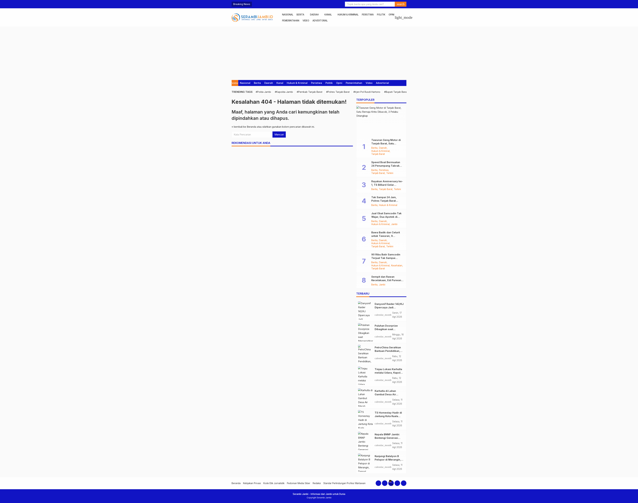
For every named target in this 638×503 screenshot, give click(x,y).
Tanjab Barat (378, 154)
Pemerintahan (290, 20)
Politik (381, 14)
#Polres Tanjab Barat (338, 91)
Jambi (394, 224)
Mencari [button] (279, 134)
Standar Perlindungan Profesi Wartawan (344, 483)
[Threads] (391, 483)
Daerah (314, 14)
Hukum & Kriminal (348, 14)
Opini (391, 14)
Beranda (236, 483)
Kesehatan (396, 266)
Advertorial (320, 20)
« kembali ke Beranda (244, 126)
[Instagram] (384, 483)
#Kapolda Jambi (284, 91)
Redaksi (317, 483)
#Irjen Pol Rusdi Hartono (366, 91)
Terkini (389, 173)
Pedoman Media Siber (298, 483)
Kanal (328, 14)
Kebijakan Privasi (252, 483)
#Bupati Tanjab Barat (395, 91)
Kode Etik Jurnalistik (273, 483)
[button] (400, 4)
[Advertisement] (319, 52)
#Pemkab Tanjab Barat (309, 91)
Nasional (287, 14)
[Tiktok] (403, 483)
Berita (300, 14)
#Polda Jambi (263, 91)
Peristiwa (368, 14)
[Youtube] (397, 483)
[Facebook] (378, 483)
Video (306, 20)
